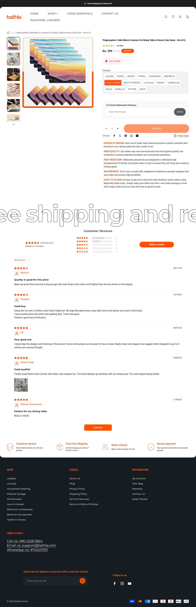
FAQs (72, 483)
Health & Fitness (16, 519)
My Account (139, 478)
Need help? (183, 135)
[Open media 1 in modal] (57, 72)
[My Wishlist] (173, 17)
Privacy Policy (77, 488)
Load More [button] (98, 427)
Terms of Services (79, 499)
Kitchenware (14, 499)
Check (180, 112)
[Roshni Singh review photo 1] (21, 385)
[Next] (86, 77)
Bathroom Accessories (20, 509)
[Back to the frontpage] (8, 32)
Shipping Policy (78, 494)
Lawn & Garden (15, 504)
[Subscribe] (82, 581)
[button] (82, 238)
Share (3, 192)
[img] (21, 268)
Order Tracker (140, 499)
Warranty (137, 488)
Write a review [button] (156, 244)
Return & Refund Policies (83, 504)
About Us (74, 478)
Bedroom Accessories (19, 514)
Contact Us (138, 494)
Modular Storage (16, 494)
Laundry (11, 483)
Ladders (11, 478)
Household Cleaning (18, 488)
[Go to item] (13, 43)
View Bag (137, 483)
